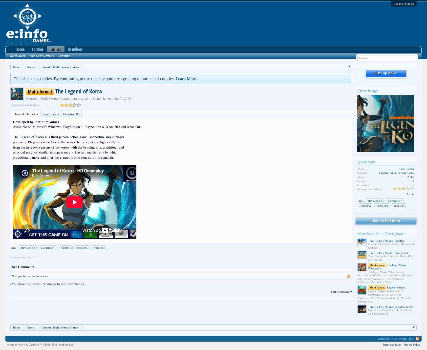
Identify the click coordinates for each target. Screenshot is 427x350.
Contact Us (383, 338)
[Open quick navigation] (349, 66)
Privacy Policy (412, 344)
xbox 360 (82, 247)
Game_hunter (102, 98)
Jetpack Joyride (391, 306)
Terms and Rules (392, 344)
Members (75, 49)
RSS (417, 338)
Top (411, 338)
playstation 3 (28, 247)
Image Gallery (51, 113)
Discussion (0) (71, 113)
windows (66, 247)
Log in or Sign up (404, 3)
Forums (37, 49)
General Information (27, 113)
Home (20, 49)
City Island (389, 252)
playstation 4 (48, 247)
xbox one (99, 247)
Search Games (17, 56)
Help (394, 338)
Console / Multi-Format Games (48, 98)
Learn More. (186, 78)
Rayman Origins (388, 287)
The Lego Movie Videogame (387, 266)
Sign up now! (386, 73)
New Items (64, 56)
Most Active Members (42, 56)
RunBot (387, 240)
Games (56, 49)
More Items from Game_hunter (381, 234)
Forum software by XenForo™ (40, 344)
